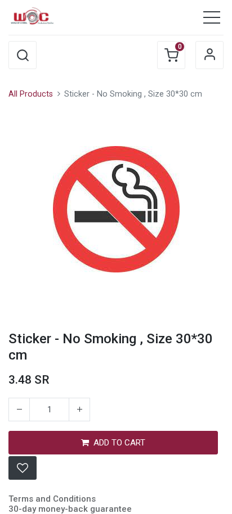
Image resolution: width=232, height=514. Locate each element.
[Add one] (79, 409)
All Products (30, 94)
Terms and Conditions (52, 499)
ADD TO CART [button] (119, 443)
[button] (22, 55)
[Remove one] (19, 409)
